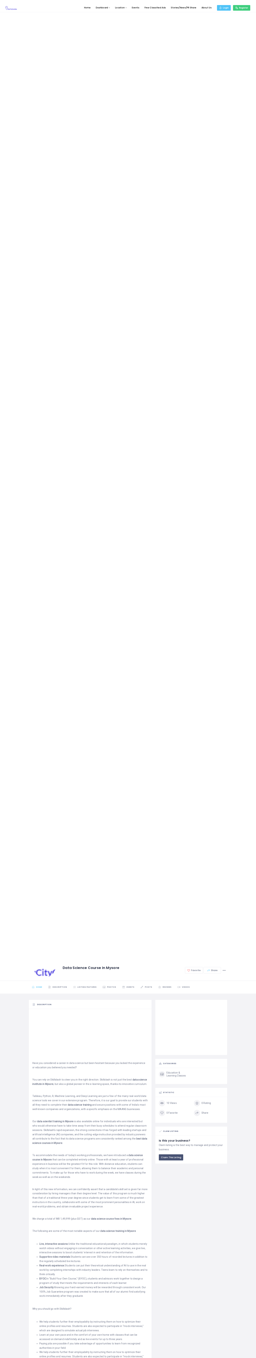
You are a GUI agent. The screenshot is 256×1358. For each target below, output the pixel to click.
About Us (206, 7)
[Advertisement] (90, 1036)
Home (87, 7)
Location (120, 7)
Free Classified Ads (155, 7)
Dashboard (102, 7)
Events (135, 7)
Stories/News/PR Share (183, 7)
